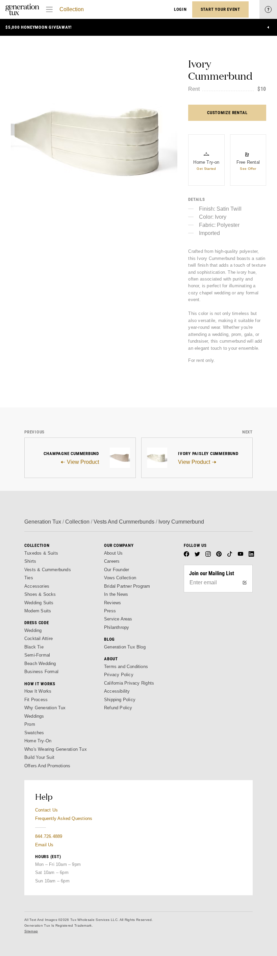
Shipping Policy (119, 699)
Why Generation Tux (45, 707)
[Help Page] (268, 9)
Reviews (112, 602)
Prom (29, 724)
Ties (28, 577)
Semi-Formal (37, 655)
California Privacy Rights (129, 683)
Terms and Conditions (126, 666)
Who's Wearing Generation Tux (55, 749)
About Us (113, 553)
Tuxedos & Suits (41, 553)
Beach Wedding (40, 663)
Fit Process (36, 699)
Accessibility (117, 691)
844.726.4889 (48, 836)
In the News (116, 594)
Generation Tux (42, 522)
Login (180, 9)
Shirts (30, 561)
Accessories (36, 586)
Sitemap (31, 931)
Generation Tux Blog (125, 646)
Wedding (33, 630)
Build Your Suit (39, 757)
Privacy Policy (118, 674)
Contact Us (46, 810)
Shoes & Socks (40, 594)
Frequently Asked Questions (63, 818)
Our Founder (116, 569)
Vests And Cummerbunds (124, 522)
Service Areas (118, 618)
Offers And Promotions (47, 765)
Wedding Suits (39, 602)
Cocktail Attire (38, 638)
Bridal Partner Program (127, 586)
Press (110, 610)
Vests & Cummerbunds (47, 569)
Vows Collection (120, 577)
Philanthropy (116, 627)
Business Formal (41, 671)
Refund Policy (118, 707)
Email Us (44, 844)
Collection (71, 9)
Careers (112, 561)
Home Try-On (37, 740)
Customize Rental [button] (227, 112)
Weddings (34, 716)
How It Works (37, 691)
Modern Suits (37, 610)
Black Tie (34, 646)
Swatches (34, 732)
